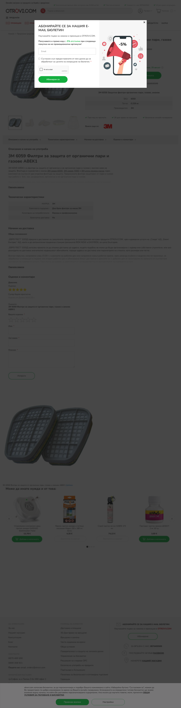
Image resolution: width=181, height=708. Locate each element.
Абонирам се (53, 79)
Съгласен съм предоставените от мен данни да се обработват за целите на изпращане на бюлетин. (66, 60)
